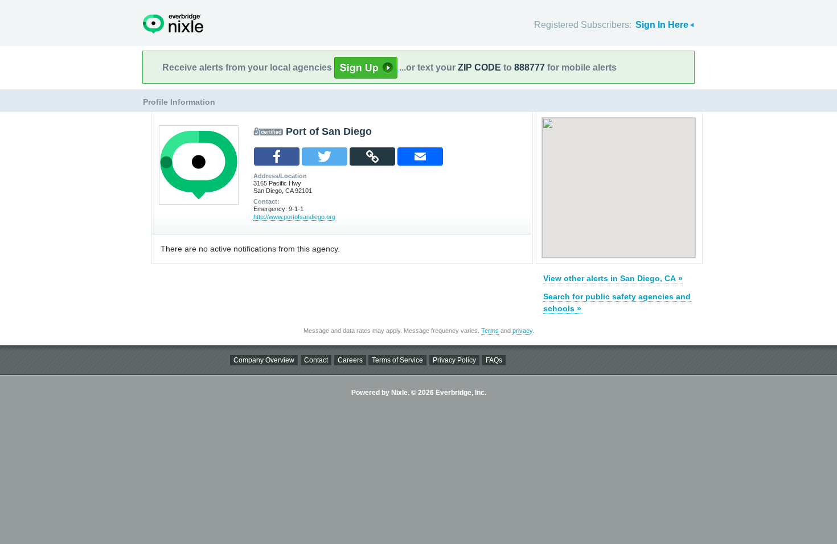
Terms (490, 330)
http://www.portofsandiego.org (294, 216)
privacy (522, 330)
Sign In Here (661, 25)
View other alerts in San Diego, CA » (613, 278)
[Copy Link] (372, 156)
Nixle (173, 24)
